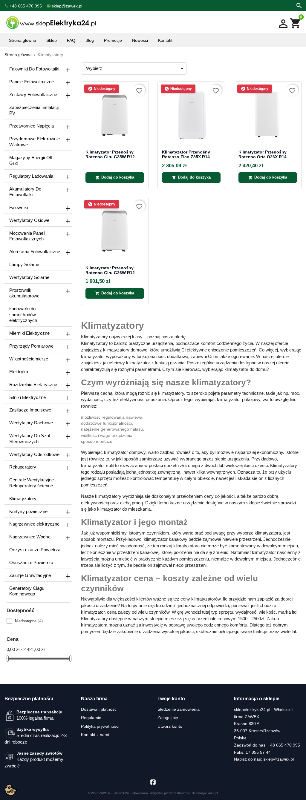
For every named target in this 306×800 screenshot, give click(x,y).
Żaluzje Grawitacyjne (30, 575)
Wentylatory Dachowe (31, 422)
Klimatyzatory (22, 498)
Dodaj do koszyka (114, 177)
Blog (89, 40)
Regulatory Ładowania (31, 176)
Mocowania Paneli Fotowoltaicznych (27, 236)
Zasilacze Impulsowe (30, 409)
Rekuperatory (22, 466)
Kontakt (165, 40)
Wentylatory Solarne (29, 277)
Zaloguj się (167, 717)
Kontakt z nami (95, 734)
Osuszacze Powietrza (31, 562)
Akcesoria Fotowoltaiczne (34, 251)
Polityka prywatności (100, 726)
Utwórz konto (169, 726)
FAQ (71, 40)
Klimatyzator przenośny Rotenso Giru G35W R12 (110, 154)
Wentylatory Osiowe (29, 220)
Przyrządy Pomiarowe (31, 345)
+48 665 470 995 (284, 745)
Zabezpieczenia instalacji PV (34, 110)
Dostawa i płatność (99, 709)
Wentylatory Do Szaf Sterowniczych (29, 438)
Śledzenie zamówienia (178, 709)
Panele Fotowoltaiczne (31, 81)
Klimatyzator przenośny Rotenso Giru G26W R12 (110, 270)
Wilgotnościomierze (28, 358)
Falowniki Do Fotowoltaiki (34, 68)
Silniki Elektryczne (27, 397)
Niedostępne (29, 620)
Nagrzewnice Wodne (30, 536)
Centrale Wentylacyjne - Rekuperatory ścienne (32, 482)
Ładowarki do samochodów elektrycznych (23, 314)
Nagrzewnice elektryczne (34, 523)
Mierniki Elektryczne (29, 333)
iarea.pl (213, 793)
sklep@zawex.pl (278, 759)
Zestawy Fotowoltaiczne (33, 94)
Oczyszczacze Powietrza (34, 549)
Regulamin (91, 717)
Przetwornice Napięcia (31, 125)
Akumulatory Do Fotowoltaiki (25, 191)
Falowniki (18, 207)
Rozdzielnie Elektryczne (33, 384)
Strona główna (22, 40)
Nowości (140, 40)
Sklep (51, 40)
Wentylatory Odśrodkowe (34, 454)
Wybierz (94, 68)
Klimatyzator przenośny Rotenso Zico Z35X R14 (186, 154)
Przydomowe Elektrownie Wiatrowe (34, 141)
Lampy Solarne (24, 264)
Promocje (113, 40)
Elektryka (18, 371)
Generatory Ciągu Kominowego (27, 591)
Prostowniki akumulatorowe (24, 293)
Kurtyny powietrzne (28, 511)
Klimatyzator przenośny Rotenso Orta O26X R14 (262, 154)
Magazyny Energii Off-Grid (31, 160)
